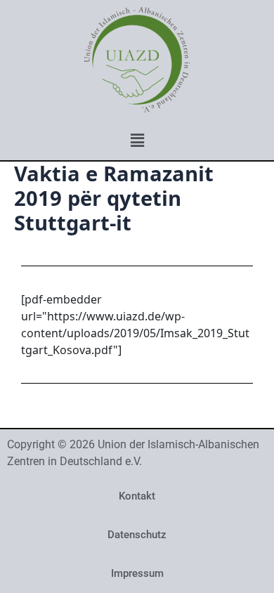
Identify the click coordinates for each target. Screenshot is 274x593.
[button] (137, 139)
